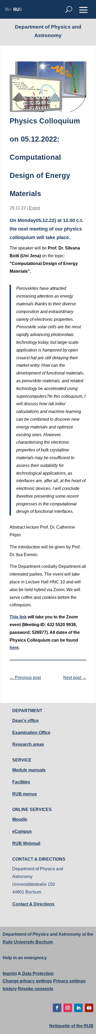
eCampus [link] (22, 831)
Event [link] (34, 208)
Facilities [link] (21, 782)
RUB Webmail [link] (26, 843)
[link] (13, 9)
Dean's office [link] (25, 720)
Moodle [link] (19, 819)
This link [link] (18, 617)
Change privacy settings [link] (27, 981)
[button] (83, 10)
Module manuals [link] (29, 770)
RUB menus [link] (24, 794)
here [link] (14, 647)
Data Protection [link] (37, 973)
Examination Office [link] (31, 732)
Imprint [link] (10, 973)
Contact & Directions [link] (33, 904)
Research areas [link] (28, 744)
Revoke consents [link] (35, 988)
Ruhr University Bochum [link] (28, 942)
